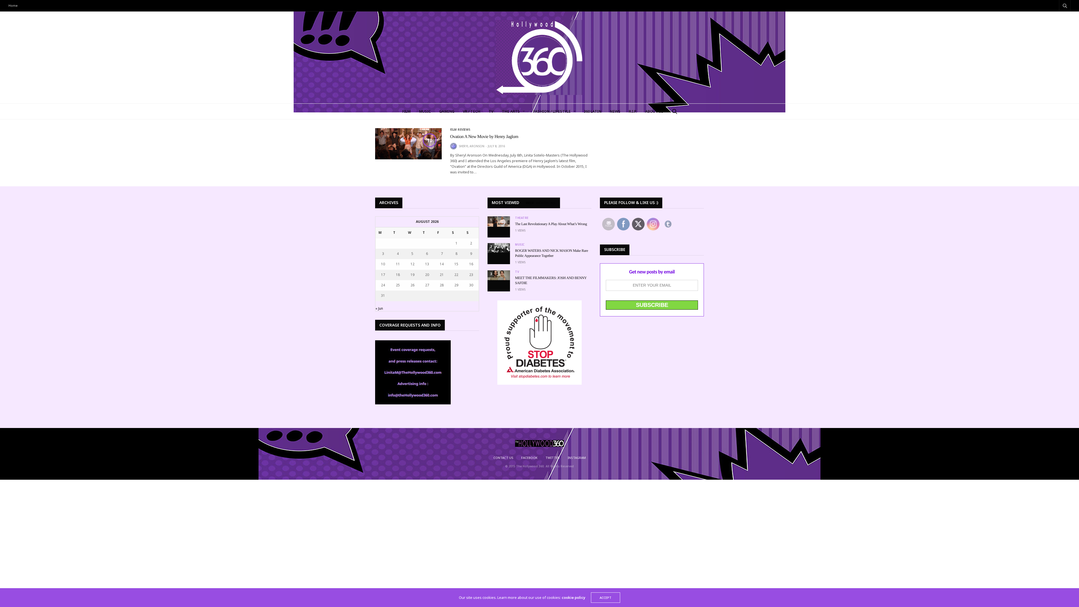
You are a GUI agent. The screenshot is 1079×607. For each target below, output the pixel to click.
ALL (553, 203)
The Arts (511, 111)
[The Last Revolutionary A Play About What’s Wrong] (499, 221)
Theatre (522, 217)
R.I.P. (633, 111)
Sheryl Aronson (471, 146)
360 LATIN (592, 111)
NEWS (615, 111)
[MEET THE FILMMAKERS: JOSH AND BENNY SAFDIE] (499, 275)
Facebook (529, 458)
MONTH (542, 203)
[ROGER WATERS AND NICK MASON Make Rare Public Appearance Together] (499, 248)
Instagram (577, 458)
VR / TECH (471, 111)
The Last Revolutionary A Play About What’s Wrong (551, 224)
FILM (406, 111)
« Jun (379, 308)
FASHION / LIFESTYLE (552, 111)
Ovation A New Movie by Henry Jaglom (484, 136)
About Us (654, 111)
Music (520, 244)
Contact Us (503, 458)
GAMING (446, 111)
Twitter (552, 458)
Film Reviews (460, 129)
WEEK (530, 203)
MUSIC (425, 111)
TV (491, 111)
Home (13, 5)
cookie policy (573, 597)
